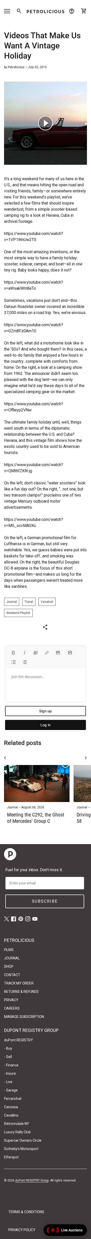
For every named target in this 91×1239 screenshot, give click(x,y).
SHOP (8, 966)
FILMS (9, 950)
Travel (29, 602)
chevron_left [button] (5, 758)
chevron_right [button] (86, 758)
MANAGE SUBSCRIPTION (24, 1017)
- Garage (11, 1090)
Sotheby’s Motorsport (21, 1149)
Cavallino (11, 1115)
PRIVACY (11, 1000)
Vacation (47, 602)
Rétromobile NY (16, 1124)
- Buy (8, 1048)
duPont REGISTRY (18, 1040)
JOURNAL (12, 958)
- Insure (10, 1073)
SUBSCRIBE (45, 901)
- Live (8, 1082)
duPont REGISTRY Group (32, 1180)
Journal (11, 602)
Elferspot (11, 1157)
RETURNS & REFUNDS (21, 992)
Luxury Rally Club (17, 1132)
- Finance (11, 1065)
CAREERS (12, 1008)
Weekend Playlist (18, 613)
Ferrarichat (12, 1099)
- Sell (8, 1057)
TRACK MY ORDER (19, 983)
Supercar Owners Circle (22, 1140)
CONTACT (12, 975)
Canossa (11, 1107)
